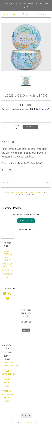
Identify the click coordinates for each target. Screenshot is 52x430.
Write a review (26, 220)
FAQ (8, 278)
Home (7, 192)
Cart (27, 14)
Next (48, 183)
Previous (5, 183)
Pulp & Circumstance (29, 422)
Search (7, 274)
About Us (7, 270)
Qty (17, 126)
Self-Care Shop (32, 192)
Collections (17, 192)
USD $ (24, 415)
